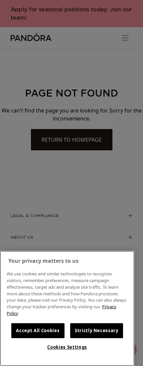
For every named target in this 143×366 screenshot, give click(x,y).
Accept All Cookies (38, 330)
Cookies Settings (67, 347)
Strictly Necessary (96, 330)
